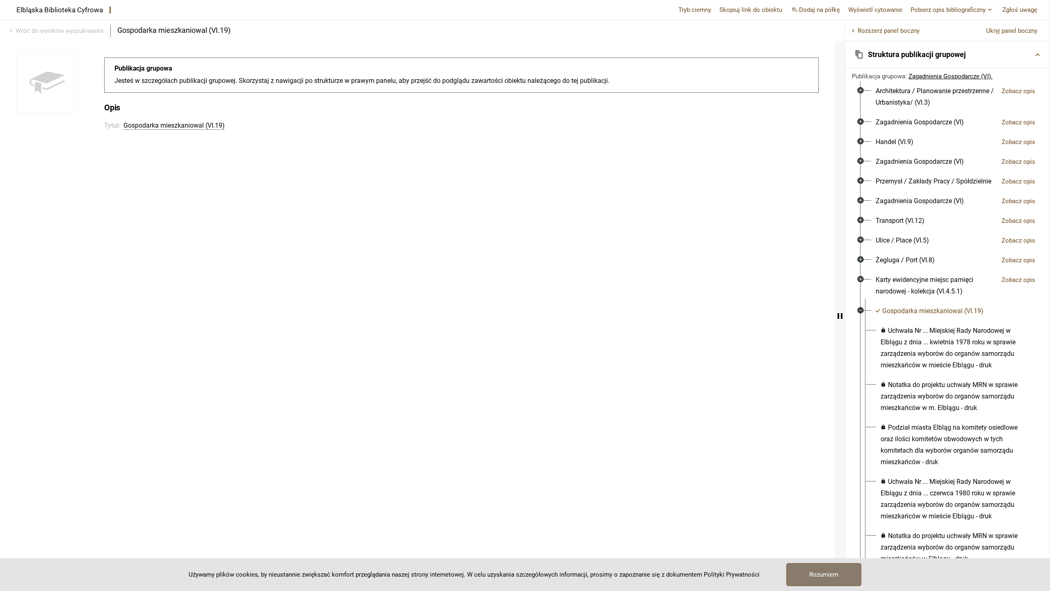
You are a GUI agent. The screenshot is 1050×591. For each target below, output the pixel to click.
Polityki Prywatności (732, 574)
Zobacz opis (1018, 91)
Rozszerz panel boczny (889, 30)
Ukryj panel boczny (1011, 30)
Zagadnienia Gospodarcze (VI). (950, 76)
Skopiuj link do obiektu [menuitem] (750, 10)
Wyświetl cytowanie (875, 10)
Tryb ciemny (694, 10)
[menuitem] (935, 97)
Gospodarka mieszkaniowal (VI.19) (174, 125)
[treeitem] (947, 96)
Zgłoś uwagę (1019, 10)
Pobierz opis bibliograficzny (948, 10)
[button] (947, 54)
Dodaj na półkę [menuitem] (819, 10)
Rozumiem (823, 574)
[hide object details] (840, 316)
